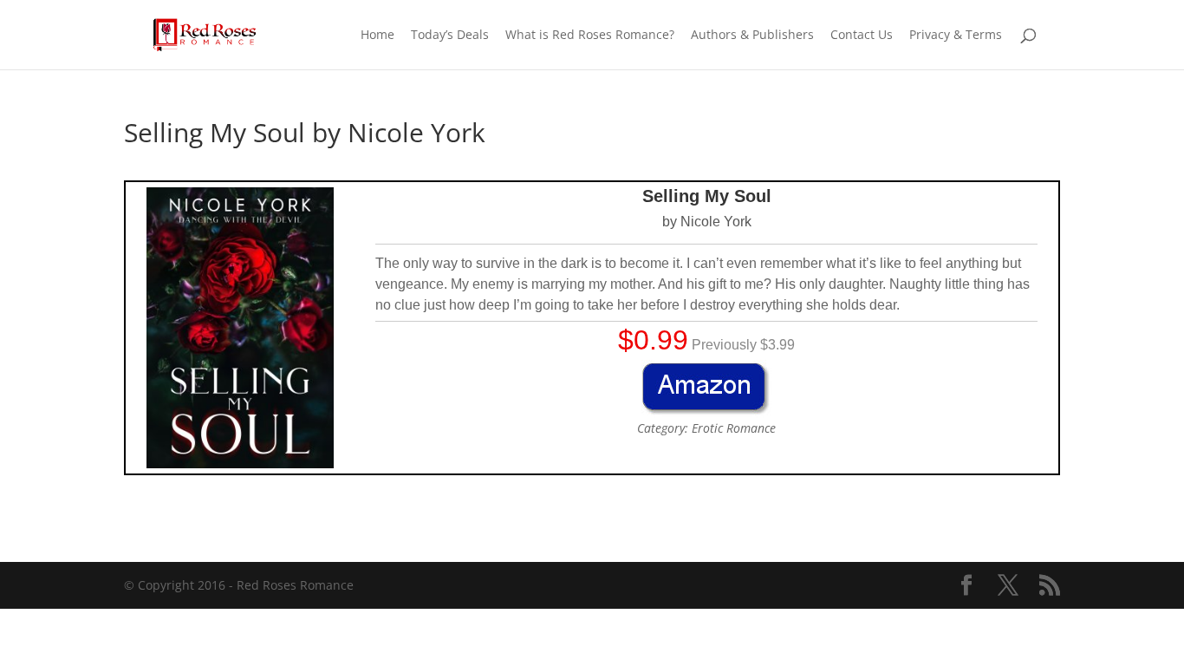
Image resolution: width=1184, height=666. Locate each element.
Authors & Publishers (752, 35)
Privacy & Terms (955, 35)
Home (377, 35)
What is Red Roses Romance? (589, 35)
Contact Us (861, 35)
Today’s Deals (450, 35)
